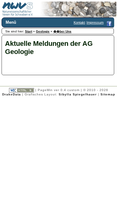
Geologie (43, 31)
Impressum (95, 22)
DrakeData (11, 94)
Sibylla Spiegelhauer (78, 94)
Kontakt (79, 22)
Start (28, 31)
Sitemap (107, 94)
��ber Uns (62, 31)
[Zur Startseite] (18, 14)
